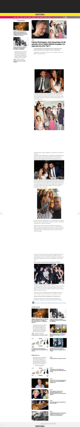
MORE (49, 17)
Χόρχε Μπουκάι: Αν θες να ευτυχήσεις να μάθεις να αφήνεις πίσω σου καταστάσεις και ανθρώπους (58, 414)
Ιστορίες (21, 17)
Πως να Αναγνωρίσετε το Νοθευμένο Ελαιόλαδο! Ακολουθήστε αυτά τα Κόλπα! (58, 335)
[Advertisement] (40, 6)
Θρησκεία (33, 317)
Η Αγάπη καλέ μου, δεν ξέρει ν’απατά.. (40, 335)
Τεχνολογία (34, 17)
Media (18, 17)
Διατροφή (45, 17)
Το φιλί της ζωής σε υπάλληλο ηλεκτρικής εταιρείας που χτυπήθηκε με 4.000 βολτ (58, 320)
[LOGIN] (66, 17)
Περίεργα (25, 17)
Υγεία (38, 17)
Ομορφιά (41, 17)
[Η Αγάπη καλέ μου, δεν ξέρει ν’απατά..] (40, 329)
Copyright (42, 423)
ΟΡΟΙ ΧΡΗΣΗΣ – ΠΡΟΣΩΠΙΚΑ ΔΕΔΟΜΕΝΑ (50, 423)
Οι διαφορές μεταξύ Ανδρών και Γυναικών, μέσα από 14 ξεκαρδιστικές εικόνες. (40, 349)
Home (15, 17)
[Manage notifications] (1, 425)
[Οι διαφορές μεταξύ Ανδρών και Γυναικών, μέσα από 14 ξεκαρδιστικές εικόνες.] (40, 343)
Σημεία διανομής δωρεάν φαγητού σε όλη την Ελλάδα (58, 402)
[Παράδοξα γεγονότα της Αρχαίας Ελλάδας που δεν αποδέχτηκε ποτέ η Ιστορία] (58, 343)
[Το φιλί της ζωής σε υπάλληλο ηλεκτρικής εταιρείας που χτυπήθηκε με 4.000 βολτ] (58, 313)
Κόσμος (29, 17)
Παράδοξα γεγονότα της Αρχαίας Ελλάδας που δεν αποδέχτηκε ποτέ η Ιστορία (58, 349)
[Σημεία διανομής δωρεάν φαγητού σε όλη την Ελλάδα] (40, 405)
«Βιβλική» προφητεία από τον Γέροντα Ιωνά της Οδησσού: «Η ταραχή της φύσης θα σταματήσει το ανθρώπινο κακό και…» (40, 320)
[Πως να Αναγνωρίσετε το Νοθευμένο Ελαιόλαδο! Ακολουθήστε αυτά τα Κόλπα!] (58, 328)
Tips (51, 332)
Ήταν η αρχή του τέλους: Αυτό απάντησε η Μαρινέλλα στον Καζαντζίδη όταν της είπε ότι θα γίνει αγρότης (58, 393)
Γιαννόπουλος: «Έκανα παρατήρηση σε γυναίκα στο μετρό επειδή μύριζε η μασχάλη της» (58, 381)
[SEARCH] (64, 17)
